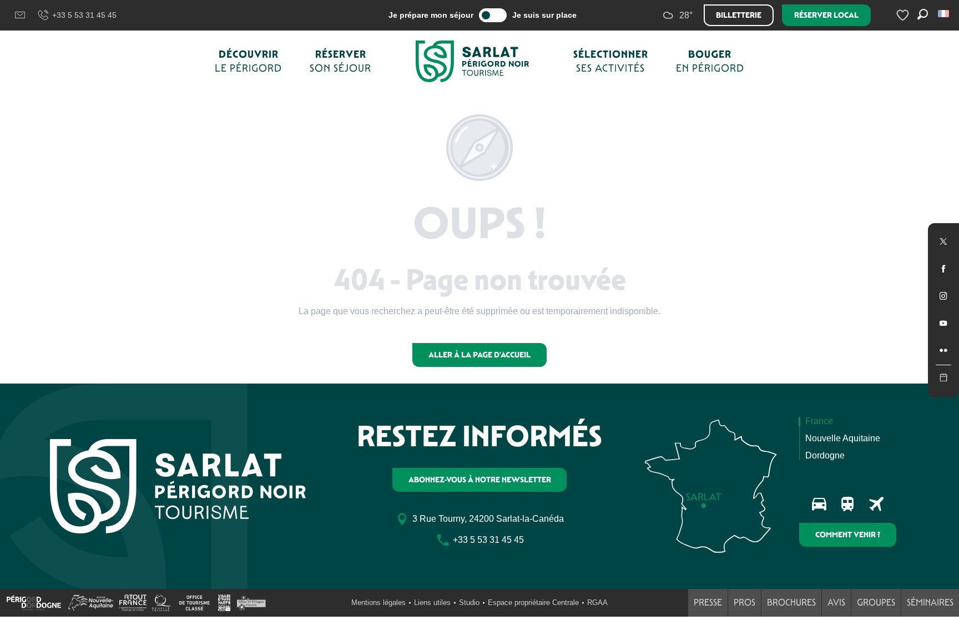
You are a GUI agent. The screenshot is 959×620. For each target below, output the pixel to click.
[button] (944, 13)
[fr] (944, 13)
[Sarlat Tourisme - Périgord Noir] (472, 61)
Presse (708, 602)
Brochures (791, 602)
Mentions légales (378, 602)
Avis (836, 602)
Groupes (876, 602)
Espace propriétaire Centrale (533, 602)
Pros (744, 602)
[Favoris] (904, 15)
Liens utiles (432, 602)
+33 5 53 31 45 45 (84, 15)
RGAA (597, 602)
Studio (469, 602)
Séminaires (930, 602)
